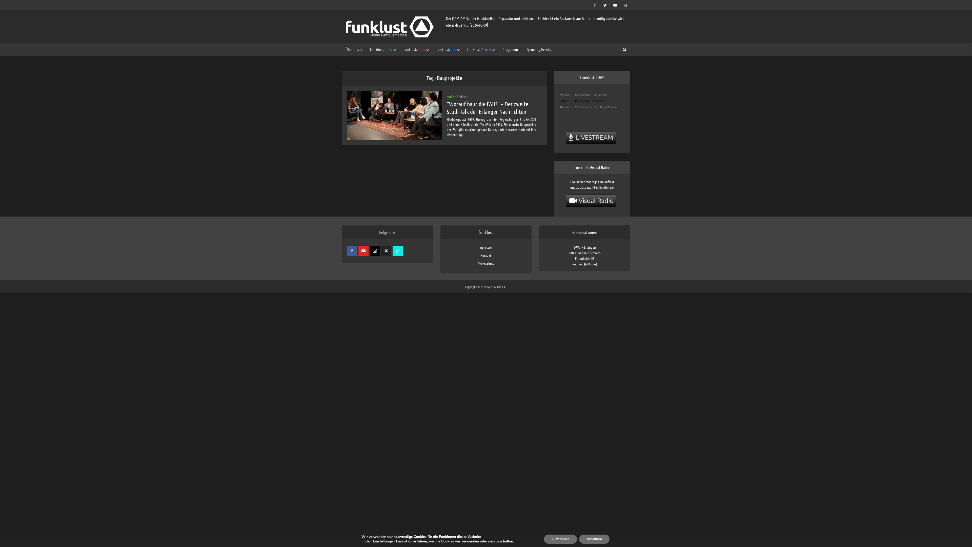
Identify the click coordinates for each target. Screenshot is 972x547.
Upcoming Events (538, 49)
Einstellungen (384, 541)
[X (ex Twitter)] (386, 251)
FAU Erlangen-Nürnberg (585, 252)
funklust (479, 49)
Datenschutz (486, 263)
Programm (510, 49)
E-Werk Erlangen (585, 247)
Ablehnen (594, 539)
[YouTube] (363, 251)
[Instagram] (375, 251)
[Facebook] (352, 251)
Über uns (352, 49)
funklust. (381, 49)
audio (450, 96)
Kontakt (486, 255)
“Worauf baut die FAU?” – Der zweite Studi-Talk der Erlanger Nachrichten (487, 107)
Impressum (485, 247)
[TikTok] (398, 251)
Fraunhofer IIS (584, 258)
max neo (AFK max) (584, 264)
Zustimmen (561, 539)
